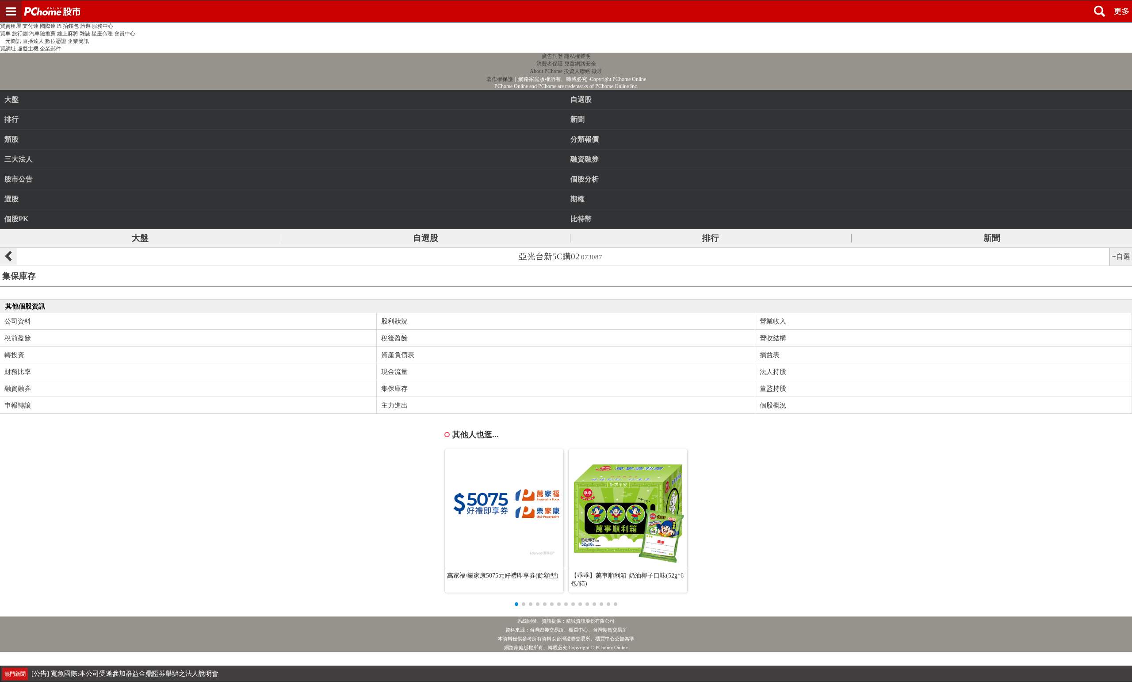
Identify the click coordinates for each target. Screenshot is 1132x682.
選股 (11, 199)
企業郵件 (50, 49)
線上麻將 (67, 34)
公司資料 (17, 321)
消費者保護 (549, 64)
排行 (11, 119)
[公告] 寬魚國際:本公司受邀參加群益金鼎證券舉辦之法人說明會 (124, 673)
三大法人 (18, 159)
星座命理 (102, 34)
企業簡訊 (78, 41)
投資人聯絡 (577, 71)
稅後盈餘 (394, 338)
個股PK (16, 219)
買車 (5, 34)
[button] (516, 604)
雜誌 (85, 34)
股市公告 (18, 179)
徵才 (597, 71)
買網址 (8, 49)
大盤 (11, 99)
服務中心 (102, 26)
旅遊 (85, 26)
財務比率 (17, 371)
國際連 (48, 26)
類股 (11, 139)
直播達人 (33, 41)
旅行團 (20, 34)
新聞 (991, 238)
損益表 (770, 354)
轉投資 (14, 354)
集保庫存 (394, 388)
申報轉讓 (17, 405)
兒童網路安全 (580, 64)
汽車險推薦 (42, 34)
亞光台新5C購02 (560, 256)
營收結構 (773, 338)
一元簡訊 (10, 41)
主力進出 (394, 405)
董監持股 (773, 388)
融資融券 (17, 388)
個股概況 (773, 405)
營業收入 (773, 321)
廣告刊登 (552, 56)
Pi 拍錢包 (68, 26)
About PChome (546, 71)
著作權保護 (499, 79)
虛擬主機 (27, 49)
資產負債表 (397, 354)
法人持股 (773, 371)
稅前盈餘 (17, 338)
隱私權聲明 (577, 56)
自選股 (425, 238)
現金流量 (394, 371)
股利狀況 (394, 321)
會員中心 (124, 34)
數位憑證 (55, 41)
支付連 (30, 26)
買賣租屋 (10, 26)
